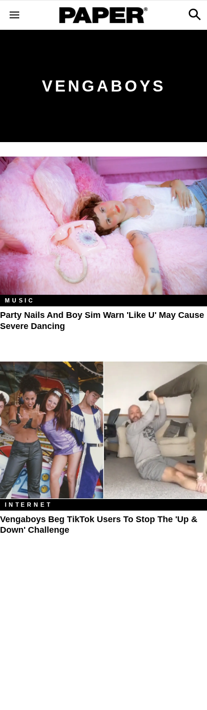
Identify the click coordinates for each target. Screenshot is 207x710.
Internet (28, 504)
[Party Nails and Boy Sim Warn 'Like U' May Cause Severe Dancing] (103, 226)
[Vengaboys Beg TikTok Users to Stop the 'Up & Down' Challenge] (103, 430)
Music (20, 300)
